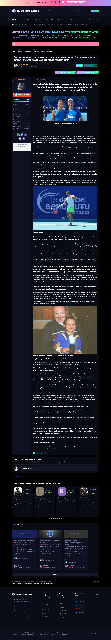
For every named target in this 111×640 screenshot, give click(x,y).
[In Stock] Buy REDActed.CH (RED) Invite (73, 542)
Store (38, 19)
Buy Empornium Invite (24, 540)
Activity (27, 19)
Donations (68, 25)
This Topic (57, 11)
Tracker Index (41, 25)
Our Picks (50, 25)
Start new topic (65, 72)
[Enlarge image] (65, 109)
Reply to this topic (87, 72)
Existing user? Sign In (82, 11)
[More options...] (95, 80)
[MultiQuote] (37, 453)
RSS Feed (62, 617)
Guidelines (22, 25)
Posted (39, 80)
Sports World (32, 66)
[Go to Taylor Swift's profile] (16, 65)
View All (55, 574)
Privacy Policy (95, 634)
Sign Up (94, 11)
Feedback (62, 19)
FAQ (29, 25)
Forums (14, 25)
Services (49, 19)
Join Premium (46, 609)
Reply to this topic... (28, 468)
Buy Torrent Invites (45, 612)
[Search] (64, 11)
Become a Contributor (63, 614)
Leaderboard (59, 25)
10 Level (16, 99)
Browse (15, 19)
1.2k (28, 107)
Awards (75, 25)
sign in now (54, 462)
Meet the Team (62, 606)
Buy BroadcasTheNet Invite (49, 541)
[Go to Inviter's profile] (15, 566)
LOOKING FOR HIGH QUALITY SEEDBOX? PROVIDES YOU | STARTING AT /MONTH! (56, 44)
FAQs (43, 602)
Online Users (84, 25)
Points (73, 19)
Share (80, 65)
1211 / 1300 (27, 99)
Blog (61, 603)
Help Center (63, 610)
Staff (33, 25)
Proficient (26, 104)
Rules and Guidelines (45, 605)
